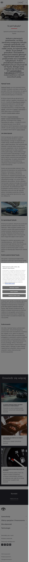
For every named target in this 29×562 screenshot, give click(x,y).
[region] (14, 281)
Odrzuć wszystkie (14, 291)
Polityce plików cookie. (9, 283)
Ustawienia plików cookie (14, 295)
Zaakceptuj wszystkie (14, 287)
